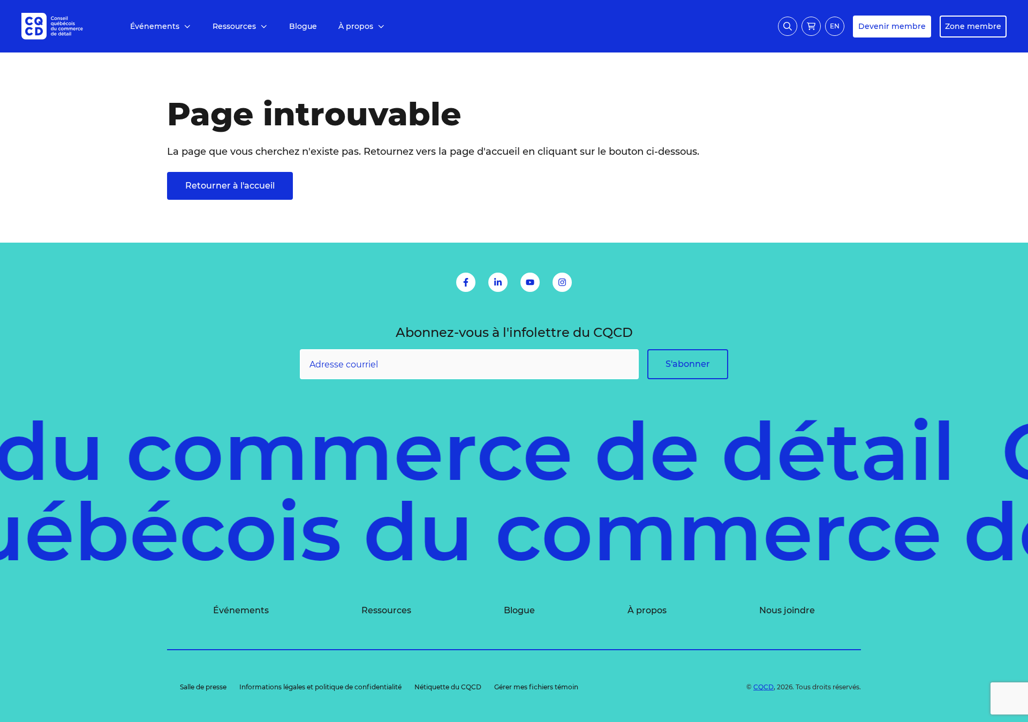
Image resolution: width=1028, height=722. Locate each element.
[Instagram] (562, 282)
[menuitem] (161, 26)
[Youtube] (530, 282)
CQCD (763, 687)
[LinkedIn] (498, 282)
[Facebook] (465, 282)
